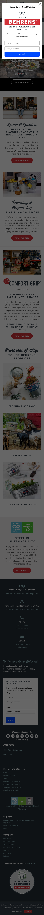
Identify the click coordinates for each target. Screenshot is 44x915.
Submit (22, 54)
